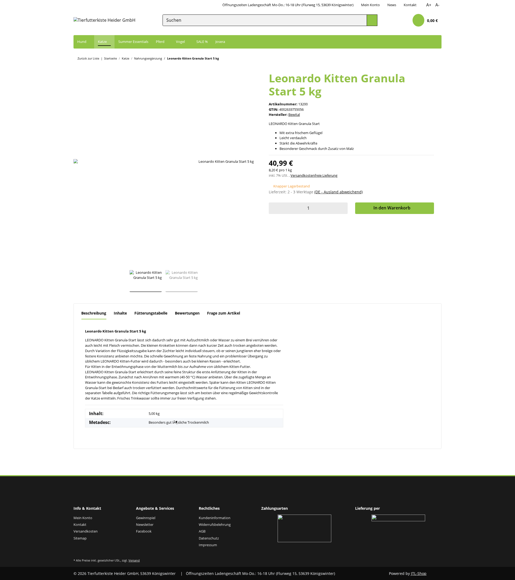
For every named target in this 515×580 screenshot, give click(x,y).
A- (437, 5)
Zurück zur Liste (88, 58)
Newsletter (144, 524)
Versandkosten (85, 531)
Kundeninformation (214, 517)
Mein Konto (370, 4)
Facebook (144, 531)
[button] (403, 20)
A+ (428, 5)
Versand (134, 560)
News (391, 4)
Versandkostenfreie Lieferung (313, 175)
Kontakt (410, 4)
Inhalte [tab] (120, 313)
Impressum (208, 544)
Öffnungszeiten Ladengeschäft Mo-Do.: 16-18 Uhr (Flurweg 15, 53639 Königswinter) (288, 4)
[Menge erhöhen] (342, 208)
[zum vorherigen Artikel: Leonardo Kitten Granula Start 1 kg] (436, 58)
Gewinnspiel (145, 517)
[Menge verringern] (274, 208)
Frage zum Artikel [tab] (223, 313)
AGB (202, 531)
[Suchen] (372, 20)
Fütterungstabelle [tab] (150, 313)
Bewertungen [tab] (187, 313)
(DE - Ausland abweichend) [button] (338, 191)
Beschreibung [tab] (93, 313)
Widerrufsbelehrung (215, 524)
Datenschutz (209, 538)
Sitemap (80, 538)
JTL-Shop (418, 573)
